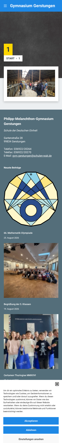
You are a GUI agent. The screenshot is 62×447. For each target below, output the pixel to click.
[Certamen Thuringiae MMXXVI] (31, 341)
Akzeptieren (31, 420)
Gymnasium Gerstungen (32, 5)
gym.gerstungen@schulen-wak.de (32, 155)
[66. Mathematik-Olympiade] (31, 199)
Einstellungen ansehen (31, 439)
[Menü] (5, 5)
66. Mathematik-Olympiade (18, 233)
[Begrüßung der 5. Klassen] (31, 270)
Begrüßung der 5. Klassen (17, 304)
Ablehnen (31, 430)
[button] (57, 384)
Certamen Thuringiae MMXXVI (20, 375)
